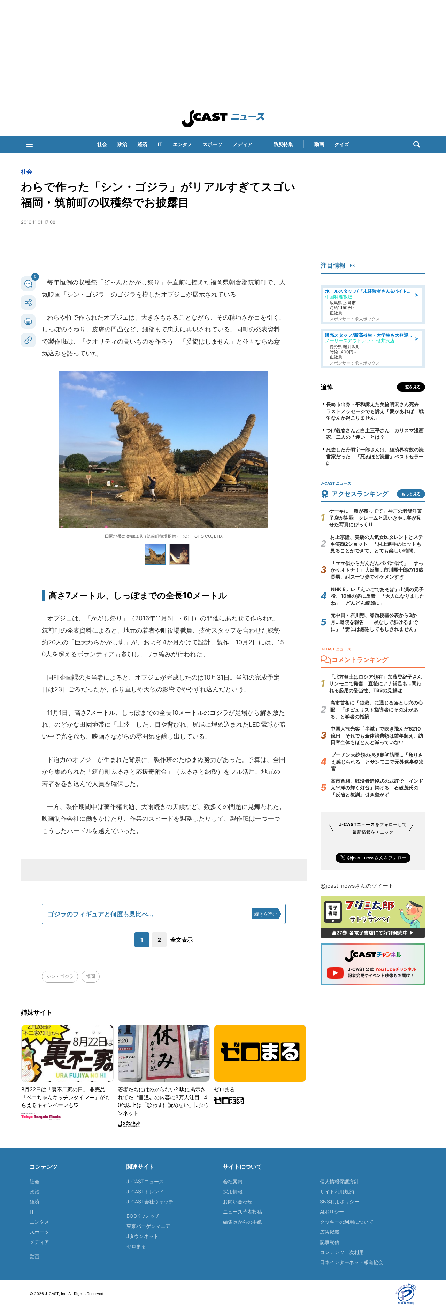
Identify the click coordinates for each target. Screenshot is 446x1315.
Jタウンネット (142, 1236)
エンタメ (182, 144)
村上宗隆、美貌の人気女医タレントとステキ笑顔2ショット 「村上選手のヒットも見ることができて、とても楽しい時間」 (376, 543)
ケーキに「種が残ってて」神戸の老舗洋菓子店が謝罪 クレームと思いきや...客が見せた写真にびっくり (375, 517)
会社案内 (233, 1181)
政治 (122, 144)
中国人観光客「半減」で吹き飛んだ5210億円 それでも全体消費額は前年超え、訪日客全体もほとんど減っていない (377, 735)
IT (160, 144)
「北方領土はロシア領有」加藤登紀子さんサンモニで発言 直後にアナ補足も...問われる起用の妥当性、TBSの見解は (375, 683)
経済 (142, 144)
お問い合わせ (237, 1202)
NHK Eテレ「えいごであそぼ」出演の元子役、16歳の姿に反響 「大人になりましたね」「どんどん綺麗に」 (377, 596)
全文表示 (181, 939)
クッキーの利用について (347, 1222)
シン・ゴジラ (60, 976)
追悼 (327, 387)
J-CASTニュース (145, 1181)
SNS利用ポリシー (339, 1202)
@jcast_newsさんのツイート (357, 885)
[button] (29, 144)
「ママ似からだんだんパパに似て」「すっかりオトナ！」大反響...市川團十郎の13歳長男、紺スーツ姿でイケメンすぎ (377, 570)
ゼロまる (136, 1246)
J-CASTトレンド (145, 1191)
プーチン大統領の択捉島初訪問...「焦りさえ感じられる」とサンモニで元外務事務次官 (377, 761)
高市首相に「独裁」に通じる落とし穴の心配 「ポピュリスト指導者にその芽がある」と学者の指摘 (376, 709)
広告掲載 (329, 1232)
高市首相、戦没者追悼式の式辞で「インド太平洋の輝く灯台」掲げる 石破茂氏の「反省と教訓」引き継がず (377, 787)
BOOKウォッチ (143, 1216)
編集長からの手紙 (242, 1222)
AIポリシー (332, 1212)
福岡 (90, 976)
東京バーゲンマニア (148, 1226)
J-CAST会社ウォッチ (150, 1202)
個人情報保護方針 (339, 1181)
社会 (102, 144)
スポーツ (212, 144)
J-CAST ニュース (223, 118)
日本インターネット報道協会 (351, 1262)
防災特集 (283, 144)
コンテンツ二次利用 (342, 1252)
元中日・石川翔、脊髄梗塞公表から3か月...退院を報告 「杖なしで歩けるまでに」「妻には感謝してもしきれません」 (374, 622)
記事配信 (329, 1242)
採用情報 (233, 1191)
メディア (242, 144)
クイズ (341, 144)
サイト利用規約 (337, 1191)
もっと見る (411, 493)
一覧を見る (411, 386)
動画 (319, 144)
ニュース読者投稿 (242, 1212)
